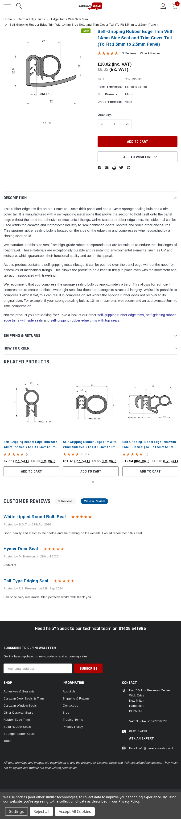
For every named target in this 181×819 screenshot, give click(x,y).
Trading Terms (73, 719)
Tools (7, 741)
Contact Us (70, 705)
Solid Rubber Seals (17, 726)
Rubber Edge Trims (17, 719)
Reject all (41, 811)
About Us (69, 691)
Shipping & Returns (76, 698)
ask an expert (141, 738)
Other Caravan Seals (18, 712)
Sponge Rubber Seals (19, 734)
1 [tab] (44, 123)
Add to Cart (31, 471)
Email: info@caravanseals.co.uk (151, 748)
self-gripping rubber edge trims (120, 315)
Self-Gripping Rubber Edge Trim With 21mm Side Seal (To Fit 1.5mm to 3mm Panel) (90, 447)
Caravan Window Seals (20, 705)
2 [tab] (50, 123)
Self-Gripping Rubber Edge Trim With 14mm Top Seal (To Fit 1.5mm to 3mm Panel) (31, 447)
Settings (16, 811)
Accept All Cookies (75, 811)
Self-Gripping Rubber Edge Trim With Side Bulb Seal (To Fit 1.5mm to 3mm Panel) (149, 447)
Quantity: (105, 114)
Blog (66, 712)
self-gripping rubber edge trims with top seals (84, 320)
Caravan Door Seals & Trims (24, 698)
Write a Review (150, 53)
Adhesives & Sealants (19, 691)
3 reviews (129, 53)
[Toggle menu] (7, 6)
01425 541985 (132, 628)
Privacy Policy (73, 726)
